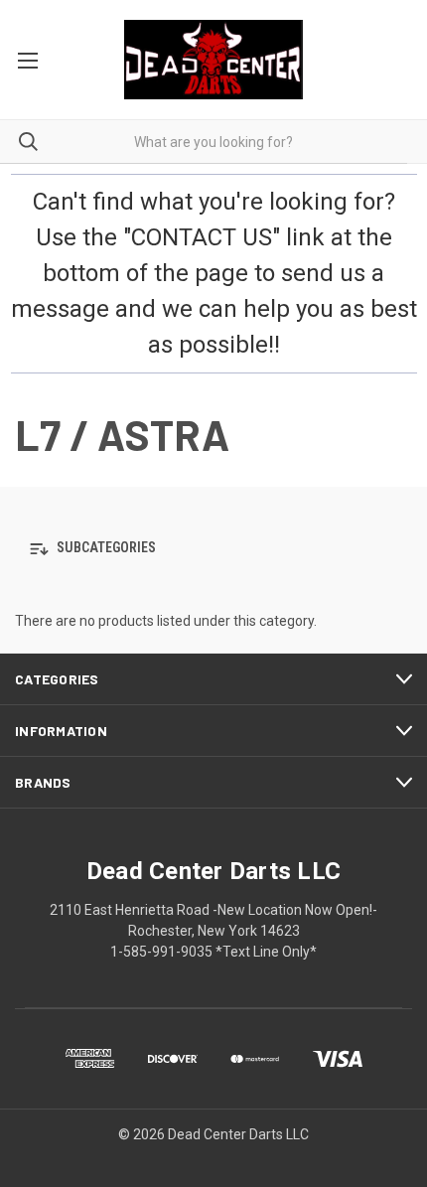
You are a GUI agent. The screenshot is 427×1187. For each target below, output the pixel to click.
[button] (213, 548)
